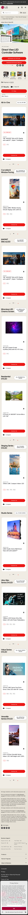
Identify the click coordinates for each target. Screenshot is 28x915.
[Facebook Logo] (6, 828)
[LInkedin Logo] (2, 828)
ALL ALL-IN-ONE (21, 102)
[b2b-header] (18, 7)
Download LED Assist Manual (14, 62)
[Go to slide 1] (13, 233)
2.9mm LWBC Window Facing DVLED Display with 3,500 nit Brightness (12, 209)
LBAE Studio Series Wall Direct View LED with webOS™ (12, 550)
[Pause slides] (17, 65)
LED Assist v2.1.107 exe (14, 58)
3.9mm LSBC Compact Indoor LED (13, 483)
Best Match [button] (5, 96)
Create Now (10, 3)
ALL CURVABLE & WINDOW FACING (20, 171)
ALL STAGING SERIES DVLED (20, 447)
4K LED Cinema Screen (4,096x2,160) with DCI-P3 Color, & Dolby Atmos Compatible (13, 348)
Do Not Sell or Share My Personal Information (10, 875)
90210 (24, 12)
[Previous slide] (20, 65)
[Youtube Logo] (9, 828)
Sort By (3, 94)
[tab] (5, 75)
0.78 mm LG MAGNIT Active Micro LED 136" (14, 415)
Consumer (4, 868)
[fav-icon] (23, 132)
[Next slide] (23, 65)
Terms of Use (5, 879)
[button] (4, 144)
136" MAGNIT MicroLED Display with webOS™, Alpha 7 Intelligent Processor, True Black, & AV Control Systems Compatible (14, 139)
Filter (14, 91)
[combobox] (14, 96)
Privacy (3, 871)
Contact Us (14, 155)
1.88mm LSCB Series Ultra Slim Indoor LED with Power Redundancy (14, 619)
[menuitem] (7, 832)
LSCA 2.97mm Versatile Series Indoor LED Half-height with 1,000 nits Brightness (13, 755)
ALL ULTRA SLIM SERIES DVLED (20, 581)
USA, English (5, 825)
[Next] (18, 164)
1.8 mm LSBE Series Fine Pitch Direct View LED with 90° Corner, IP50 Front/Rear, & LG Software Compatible (13, 688)
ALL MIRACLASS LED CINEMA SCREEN (20, 310)
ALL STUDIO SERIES (21, 513)
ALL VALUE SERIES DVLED (20, 651)
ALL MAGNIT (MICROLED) (20, 240)
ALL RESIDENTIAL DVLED (20, 377)
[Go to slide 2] (14, 233)
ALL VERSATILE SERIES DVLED (20, 717)
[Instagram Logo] (4, 828)
